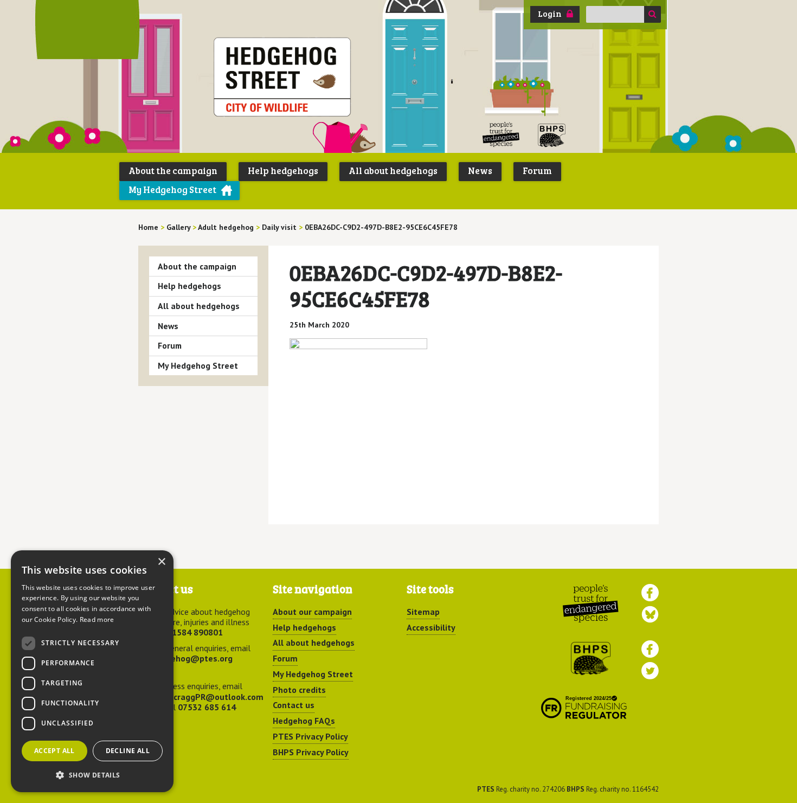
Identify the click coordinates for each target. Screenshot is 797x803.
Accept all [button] (54, 750)
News (480, 170)
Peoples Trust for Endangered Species (501, 135)
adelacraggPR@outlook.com (207, 696)
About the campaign (172, 170)
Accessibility (431, 627)
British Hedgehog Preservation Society (552, 135)
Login (550, 13)
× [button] (161, 562)
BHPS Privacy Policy (311, 752)
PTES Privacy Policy (310, 736)
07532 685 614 (207, 707)
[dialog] (92, 671)
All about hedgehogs (393, 170)
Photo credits (299, 689)
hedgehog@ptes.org (192, 658)
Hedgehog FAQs (304, 720)
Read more (97, 619)
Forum (537, 170)
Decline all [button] (128, 750)
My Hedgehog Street (172, 189)
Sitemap (423, 611)
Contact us (293, 704)
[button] (92, 774)
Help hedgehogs (283, 170)
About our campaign (312, 611)
